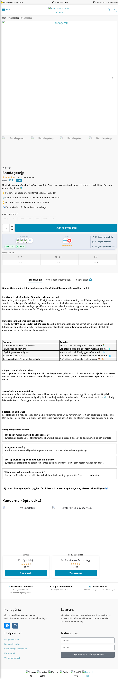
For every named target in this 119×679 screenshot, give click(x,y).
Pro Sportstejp (26, 560)
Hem (4, 17)
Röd (29, 219)
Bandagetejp (13, 17)
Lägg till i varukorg (66, 227)
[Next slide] (112, 78)
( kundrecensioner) (26, 177)
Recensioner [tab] (83, 279)
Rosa (37, 219)
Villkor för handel (12, 658)
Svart (45, 219)
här (105, 397)
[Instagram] (15, 626)
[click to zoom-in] (59, 78)
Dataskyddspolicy (12, 644)
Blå (14, 219)
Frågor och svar (11, 639)
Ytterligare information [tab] (58, 279)
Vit (53, 219)
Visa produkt (26, 573)
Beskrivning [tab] (35, 279)
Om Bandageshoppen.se (15, 648)
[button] (114, 10)
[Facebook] (7, 626)
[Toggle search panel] (108, 10)
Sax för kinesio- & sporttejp (76, 560)
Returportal (9, 653)
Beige (6, 219)
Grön (22, 219)
